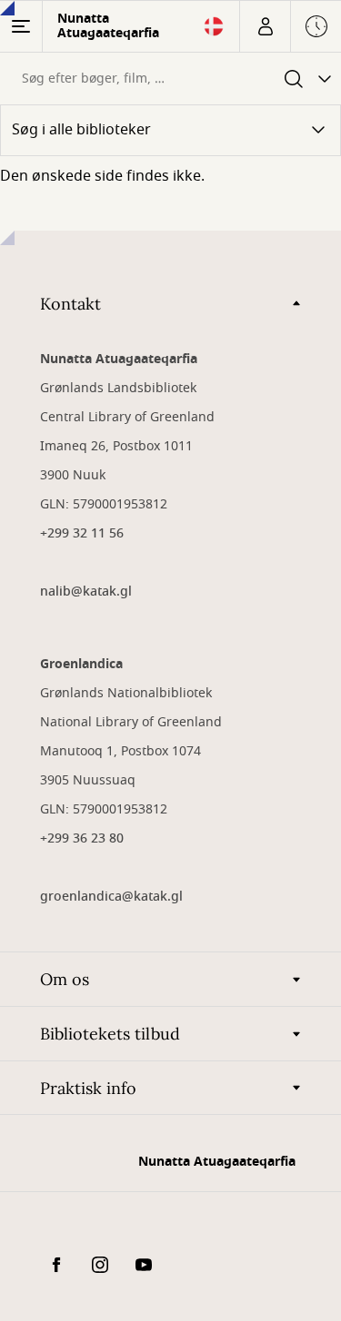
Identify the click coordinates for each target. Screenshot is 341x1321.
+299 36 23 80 (82, 838)
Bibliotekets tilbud (110, 1033)
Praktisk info (88, 1088)
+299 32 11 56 (82, 533)
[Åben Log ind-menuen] (265, 26)
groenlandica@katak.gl (111, 896)
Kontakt (70, 303)
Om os (64, 979)
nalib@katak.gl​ (86, 591)
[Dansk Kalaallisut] (214, 31)
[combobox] (137, 78)
